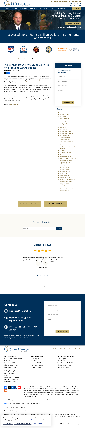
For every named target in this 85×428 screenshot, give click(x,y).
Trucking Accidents (65, 185)
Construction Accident (66, 131)
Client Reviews (61, 8)
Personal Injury (23, 8)
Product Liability (64, 169)
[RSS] (5, 390)
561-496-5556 (13, 379)
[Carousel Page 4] (47, 275)
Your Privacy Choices (14, 403)
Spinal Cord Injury (65, 177)
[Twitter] (9, 387)
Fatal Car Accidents (65, 143)
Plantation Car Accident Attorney (69, 168)
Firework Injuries (64, 145)
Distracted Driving (65, 137)
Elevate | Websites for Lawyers (69, 424)
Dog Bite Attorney (65, 139)
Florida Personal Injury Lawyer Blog (16, 58)
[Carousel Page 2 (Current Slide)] (40, 275)
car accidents (17, 99)
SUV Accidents (64, 173)
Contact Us (76, 8)
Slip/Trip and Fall (64, 175)
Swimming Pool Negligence (67, 179)
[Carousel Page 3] (44, 275)
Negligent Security (65, 162)
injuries (40, 80)
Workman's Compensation (67, 189)
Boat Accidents (64, 122)
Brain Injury (63, 126)
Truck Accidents (64, 183)
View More (42, 281)
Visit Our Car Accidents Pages (29, 204)
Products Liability (65, 171)
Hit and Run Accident (66, 152)
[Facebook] (5, 387)
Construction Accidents (66, 133)
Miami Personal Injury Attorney (68, 158)
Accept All (8, 423)
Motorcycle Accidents (66, 160)
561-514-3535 (67, 365)
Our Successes (44, 8)
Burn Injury (63, 127)
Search (59, 228)
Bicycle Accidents (64, 118)
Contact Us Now (68, 102)
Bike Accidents (64, 120)
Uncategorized (64, 187)
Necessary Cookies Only (23, 423)
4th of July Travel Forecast (67, 114)
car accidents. (26, 82)
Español (53, 8)
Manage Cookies (35, 403)
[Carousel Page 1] (37, 275)
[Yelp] (19, 387)
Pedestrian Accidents (66, 164)
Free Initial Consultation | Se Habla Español (66, 1)
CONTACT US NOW (73, 23)
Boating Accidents (65, 124)
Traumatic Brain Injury (66, 181)
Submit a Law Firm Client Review (43, 287)
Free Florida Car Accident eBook (56, 204)
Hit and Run (63, 150)
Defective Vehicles (65, 135)
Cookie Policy (25, 403)
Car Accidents (33, 8)
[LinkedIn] (12, 387)
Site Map (71, 349)
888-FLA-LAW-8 (75, 3)
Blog (69, 8)
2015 (61, 112)
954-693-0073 (13, 365)
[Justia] (15, 387)
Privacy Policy (63, 349)
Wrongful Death (64, 191)
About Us (14, 8)
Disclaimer (56, 349)
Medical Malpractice (65, 156)
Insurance (62, 154)
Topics (59, 109)
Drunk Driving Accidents (66, 141)
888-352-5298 (75, 5)
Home (7, 8)
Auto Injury (63, 116)
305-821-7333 (40, 365)
